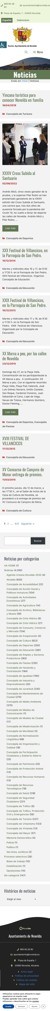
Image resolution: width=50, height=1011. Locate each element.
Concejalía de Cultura (18, 510)
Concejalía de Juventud (20, 688)
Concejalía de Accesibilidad (22, 584)
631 (17, 523)
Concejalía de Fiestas (19, 663)
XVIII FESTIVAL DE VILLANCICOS (15, 440)
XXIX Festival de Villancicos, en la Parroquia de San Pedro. (24, 302)
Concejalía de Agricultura (21, 605)
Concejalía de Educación (20, 288)
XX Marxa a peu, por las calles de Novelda (24, 355)
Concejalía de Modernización (23, 726)
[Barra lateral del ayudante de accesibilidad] (3, 44)
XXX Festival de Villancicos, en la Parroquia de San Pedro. (25, 252)
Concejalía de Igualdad (20, 676)
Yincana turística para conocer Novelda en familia (22, 97)
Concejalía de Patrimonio (21, 764)
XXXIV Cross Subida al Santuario (18, 175)
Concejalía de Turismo (19, 114)
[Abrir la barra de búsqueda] (26, 52)
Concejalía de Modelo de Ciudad (25, 718)
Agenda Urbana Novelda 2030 (24, 575)
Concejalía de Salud (18, 793)
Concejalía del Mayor (18, 833)
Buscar (38, 540)
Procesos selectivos (15, 856)
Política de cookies (26, 980)
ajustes (35, 1001)
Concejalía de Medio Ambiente (24, 701)
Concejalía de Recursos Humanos (26, 776)
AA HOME (9, 565)
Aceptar (8, 1006)
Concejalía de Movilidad (20, 731)
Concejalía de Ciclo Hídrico (22, 618)
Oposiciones (13, 870)
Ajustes (34, 1006)
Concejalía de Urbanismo (21, 823)
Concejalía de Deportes (19, 238)
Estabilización (14, 866)
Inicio (25, 81)
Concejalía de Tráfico (19, 806)
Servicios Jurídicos (17, 852)
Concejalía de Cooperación (22, 636)
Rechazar (21, 1006)
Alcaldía (11, 579)
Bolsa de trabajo (16, 861)
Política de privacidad (27, 975)
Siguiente (27, 523)
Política (11, 847)
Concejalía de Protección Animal (25, 768)
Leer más (10, 228)
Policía (10, 842)
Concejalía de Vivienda (19, 828)
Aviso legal (27, 971)
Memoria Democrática (19, 837)
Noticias (8, 570)
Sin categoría (11, 875)
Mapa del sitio (27, 984)
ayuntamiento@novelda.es (36, 5)
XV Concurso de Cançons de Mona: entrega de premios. (23, 471)
